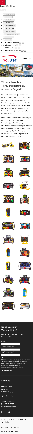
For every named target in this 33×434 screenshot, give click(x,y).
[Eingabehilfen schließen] (4, 10)
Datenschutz (15, 427)
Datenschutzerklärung (7, 367)
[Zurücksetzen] (1, 10)
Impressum (5, 427)
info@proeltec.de (9, 407)
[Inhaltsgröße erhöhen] (23, 42)
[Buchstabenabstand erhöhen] (25, 51)
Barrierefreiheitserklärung (9, 431)
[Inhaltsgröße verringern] (20, 42)
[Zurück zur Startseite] (9, 58)
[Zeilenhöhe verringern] (16, 48)
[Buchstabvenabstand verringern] (22, 51)
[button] (27, 58)
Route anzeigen (9, 396)
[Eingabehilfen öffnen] (3, 2)
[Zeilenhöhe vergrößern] (19, 48)
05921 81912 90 (8, 401)
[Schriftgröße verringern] (17, 45)
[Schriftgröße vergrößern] (20, 45)
